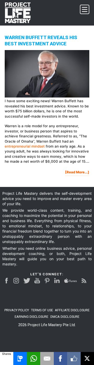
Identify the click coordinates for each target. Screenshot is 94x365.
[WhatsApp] (33, 358)
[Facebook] (60, 358)
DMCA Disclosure (64, 317)
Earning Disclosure (31, 317)
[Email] (47, 358)
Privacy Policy (16, 310)
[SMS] (20, 358)
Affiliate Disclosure (72, 310)
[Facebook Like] (73, 358)
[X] (87, 358)
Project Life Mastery (21, 12)
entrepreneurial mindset (25, 146)
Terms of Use (42, 310)
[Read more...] (77, 173)
